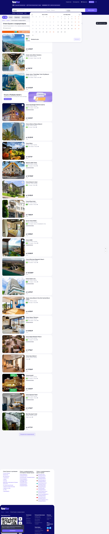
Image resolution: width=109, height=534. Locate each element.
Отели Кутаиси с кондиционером (23, 485)
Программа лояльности (37, 520)
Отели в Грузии (6, 473)
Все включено (6, 476)
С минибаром (6, 491)
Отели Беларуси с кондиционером (42, 480)
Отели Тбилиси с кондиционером (23, 475)
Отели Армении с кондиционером (42, 486)
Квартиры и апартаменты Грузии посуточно (10, 483)
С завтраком (6, 477)
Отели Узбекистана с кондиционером (42, 492)
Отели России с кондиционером (42, 475)
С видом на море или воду (9, 486)
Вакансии (28, 518)
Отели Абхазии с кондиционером (42, 478)
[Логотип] (16, 2)
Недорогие (5, 474)
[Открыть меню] (96, 2)
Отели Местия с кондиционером (23, 482)
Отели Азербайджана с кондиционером (43, 494)
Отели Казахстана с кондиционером (42, 483)
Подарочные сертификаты (38, 517)
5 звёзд (4, 479)
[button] (20, 519)
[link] (8, 99)
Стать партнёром (38, 528)
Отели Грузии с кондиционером (42, 489)
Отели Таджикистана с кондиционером (43, 500)
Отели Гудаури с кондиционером (23, 479)
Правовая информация (29, 522)
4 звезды (5, 480)
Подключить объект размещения (39, 531)
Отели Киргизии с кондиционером (42, 497)
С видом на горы (6, 488)
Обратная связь (49, 518)
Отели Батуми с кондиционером (27, 477)
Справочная (68, 2)
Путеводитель (76, 2)
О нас (27, 516)
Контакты (28, 520)
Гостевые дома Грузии (8, 485)
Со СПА (4, 489)
